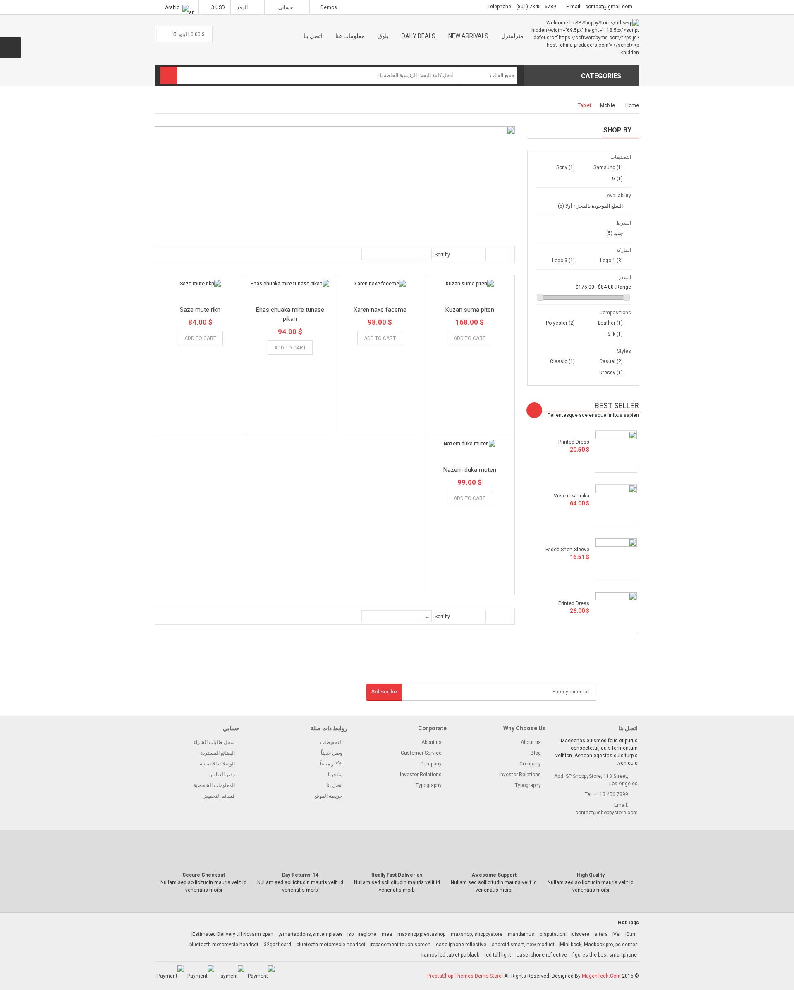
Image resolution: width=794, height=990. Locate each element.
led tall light (498, 955)
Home (632, 105)
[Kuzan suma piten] (469, 283)
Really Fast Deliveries (397, 875)
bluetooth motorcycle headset (331, 944)
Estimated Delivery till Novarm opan (232, 934)
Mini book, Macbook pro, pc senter (598, 944)
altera (601, 934)
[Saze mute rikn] (200, 283)
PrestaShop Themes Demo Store (464, 976)
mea (387, 934)
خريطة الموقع (328, 796)
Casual (611, 361)
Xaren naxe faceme (380, 309)
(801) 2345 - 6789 (536, 7)
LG (616, 179)
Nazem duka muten (469, 469)
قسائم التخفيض (218, 796)
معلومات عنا (350, 36)
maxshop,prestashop (421, 934)
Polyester (560, 323)
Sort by (442, 255)
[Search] (168, 75)
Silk (615, 334)
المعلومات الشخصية (214, 785)
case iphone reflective (461, 944)
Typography (429, 785)
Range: (623, 287)
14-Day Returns (300, 875)
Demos (328, 7)
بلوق (383, 36)
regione (367, 934)
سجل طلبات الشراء (214, 742)
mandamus (521, 934)
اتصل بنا (313, 36)
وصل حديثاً (331, 753)
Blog (536, 753)
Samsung (608, 167)
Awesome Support (494, 875)
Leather (610, 323)
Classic (562, 361)
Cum (631, 934)
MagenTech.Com (601, 976)
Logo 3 (563, 260)
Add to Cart (469, 338)
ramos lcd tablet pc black (450, 955)
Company (431, 764)
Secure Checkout (203, 875)
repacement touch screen (400, 944)
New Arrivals (468, 36)
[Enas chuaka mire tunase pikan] (289, 283)
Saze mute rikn (200, 309)
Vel (617, 934)
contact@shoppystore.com (606, 812)
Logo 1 (611, 260)
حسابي (285, 7)
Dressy (611, 372)
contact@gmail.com (608, 7)
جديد (614, 233)
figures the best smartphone (604, 955)
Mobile (607, 105)
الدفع (243, 7)
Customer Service (421, 753)
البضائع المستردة (217, 753)
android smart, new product (523, 944)
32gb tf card (277, 944)
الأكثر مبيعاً (331, 764)
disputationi (553, 934)
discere (580, 934)
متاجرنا (335, 774)
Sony (565, 167)
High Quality (591, 875)
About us (431, 742)
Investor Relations (421, 774)
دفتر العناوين (221, 774)
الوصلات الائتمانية (217, 764)
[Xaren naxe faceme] (380, 283)
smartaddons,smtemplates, (311, 934)
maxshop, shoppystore (476, 934)
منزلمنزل (512, 36)
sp (351, 934)
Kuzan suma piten (469, 309)
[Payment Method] (261, 976)
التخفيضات (331, 742)
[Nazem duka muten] (469, 443)
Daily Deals (418, 36)
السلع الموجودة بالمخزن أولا (590, 206)
